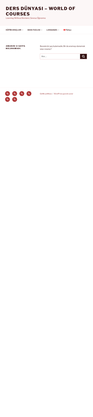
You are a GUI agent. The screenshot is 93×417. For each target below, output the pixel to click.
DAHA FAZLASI (33, 30)
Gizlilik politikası (46, 94)
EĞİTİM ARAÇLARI (13, 30)
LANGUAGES (51, 30)
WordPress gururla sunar (63, 94)
